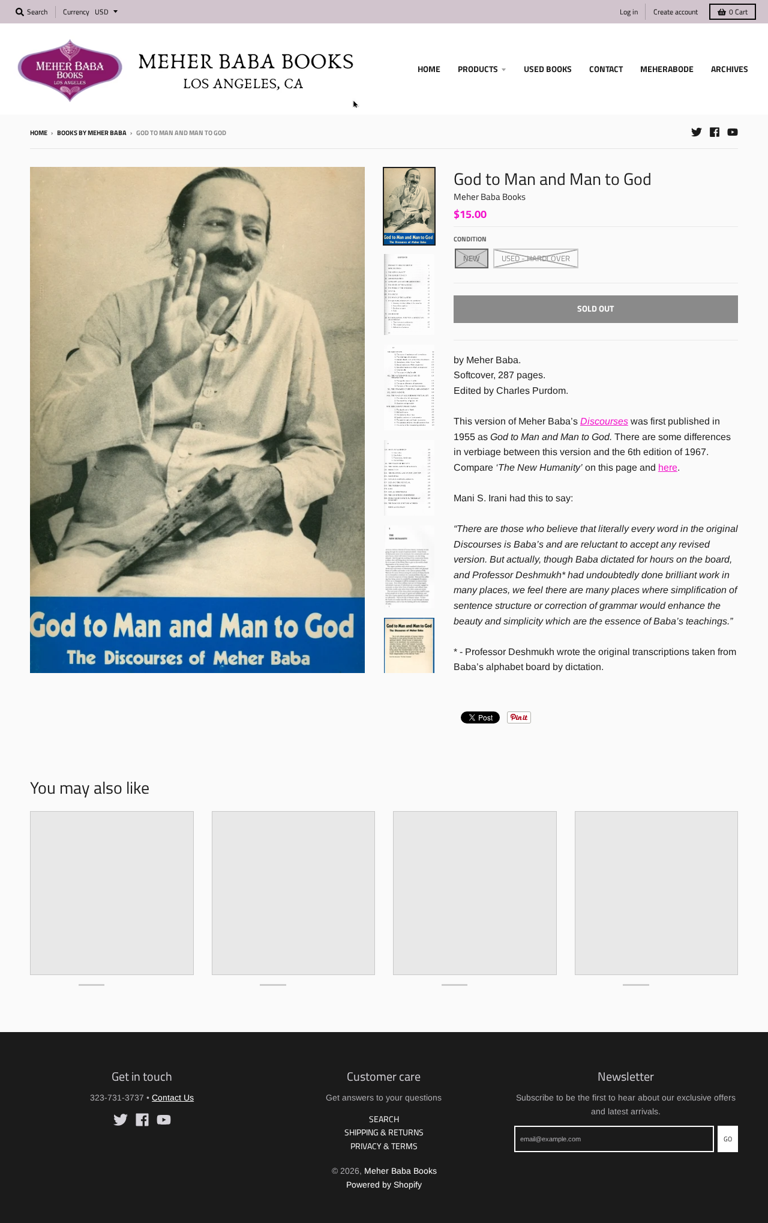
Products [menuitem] (478, 68)
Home (38, 132)
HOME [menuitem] (429, 68)
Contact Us (173, 1097)
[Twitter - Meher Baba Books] (696, 132)
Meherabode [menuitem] (667, 68)
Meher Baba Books (490, 197)
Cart (738, 11)
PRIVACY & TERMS (384, 1146)
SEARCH (384, 1119)
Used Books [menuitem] (548, 68)
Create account (675, 11)
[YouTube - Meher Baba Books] (732, 132)
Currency (76, 11)
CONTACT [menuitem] (606, 68)
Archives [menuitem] (729, 68)
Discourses (604, 421)
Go (728, 1139)
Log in (629, 11)
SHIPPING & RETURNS (384, 1132)
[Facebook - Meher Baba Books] (714, 132)
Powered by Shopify (384, 1184)
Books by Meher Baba (92, 132)
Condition (470, 239)
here (667, 467)
